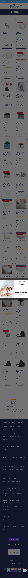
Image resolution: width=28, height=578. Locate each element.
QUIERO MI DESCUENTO (21, 292)
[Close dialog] (27, 281)
